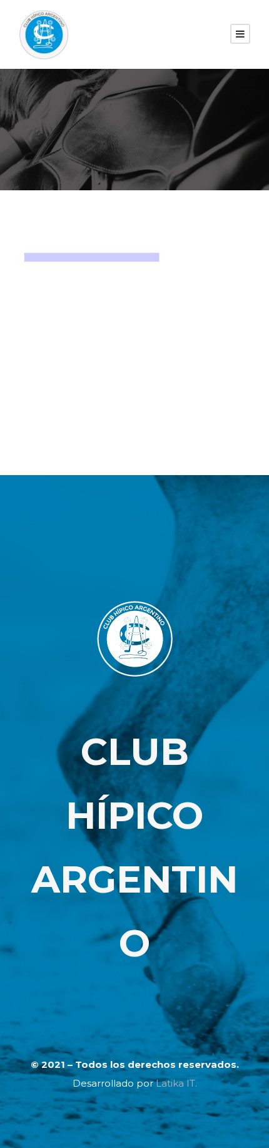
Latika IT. (176, 1083)
